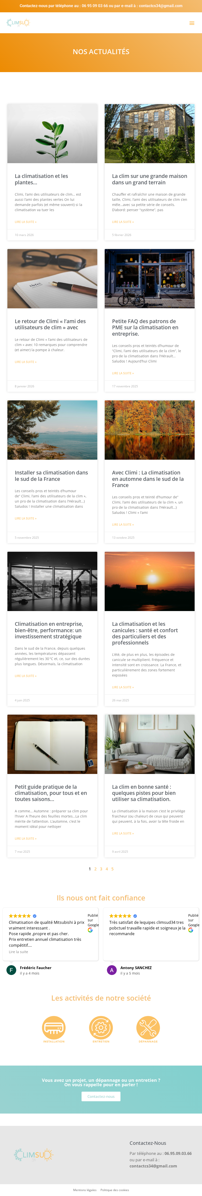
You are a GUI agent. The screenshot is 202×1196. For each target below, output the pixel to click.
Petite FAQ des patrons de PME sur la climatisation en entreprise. (145, 327)
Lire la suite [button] (18, 951)
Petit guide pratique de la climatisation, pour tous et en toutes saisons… (51, 793)
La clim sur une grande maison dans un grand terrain (149, 179)
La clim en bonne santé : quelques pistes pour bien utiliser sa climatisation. (144, 793)
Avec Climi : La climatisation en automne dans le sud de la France (148, 478)
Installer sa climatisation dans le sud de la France (51, 475)
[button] (192, 23)
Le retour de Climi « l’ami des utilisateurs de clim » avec (50, 324)
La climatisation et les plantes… (41, 179)
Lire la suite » (25, 222)
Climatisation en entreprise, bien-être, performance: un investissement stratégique (49, 630)
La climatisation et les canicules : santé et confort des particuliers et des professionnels (145, 633)
